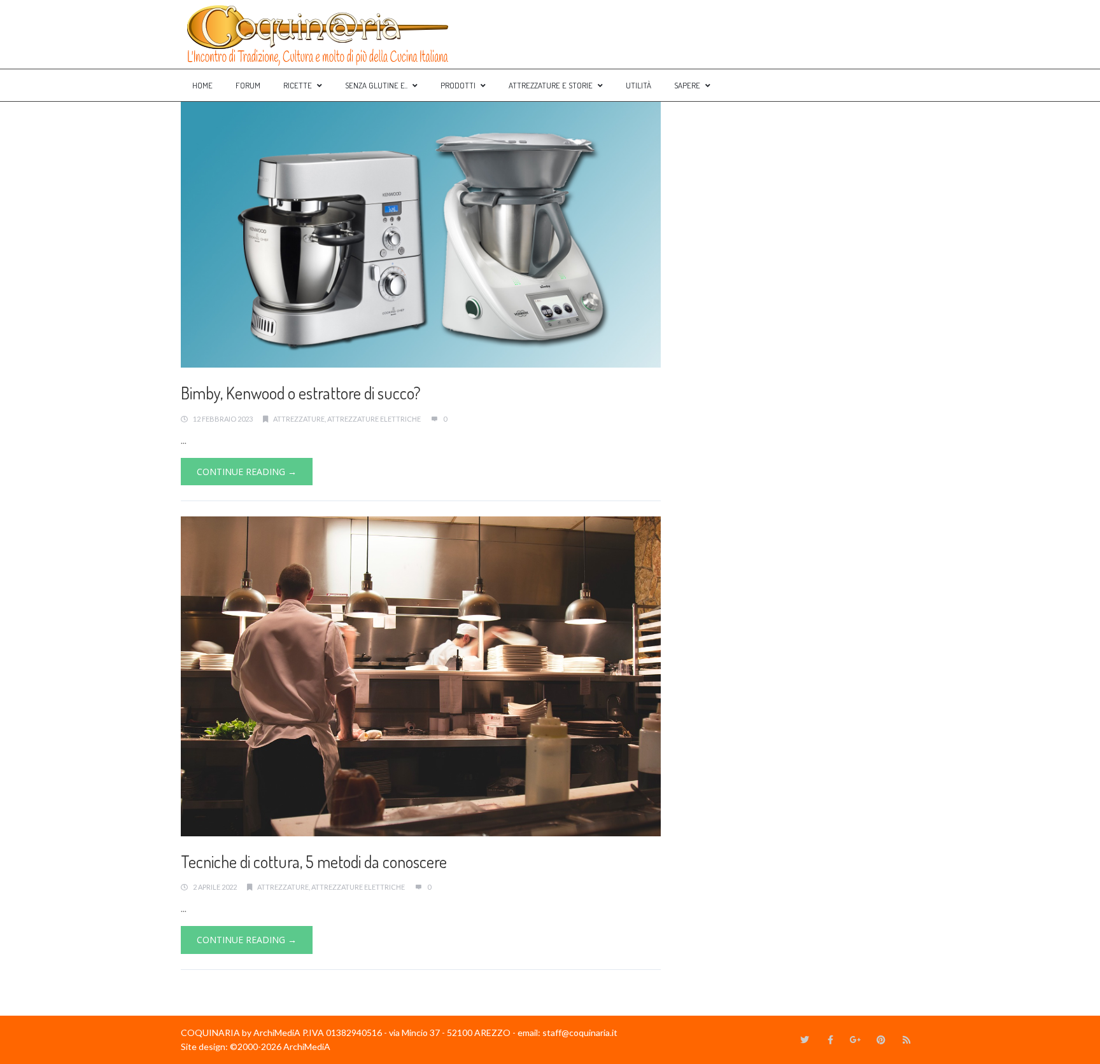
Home (202, 85)
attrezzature (299, 419)
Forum (248, 85)
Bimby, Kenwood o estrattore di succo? (301, 392)
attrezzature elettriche (374, 419)
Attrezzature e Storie (551, 85)
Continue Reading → (247, 472)
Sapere (687, 85)
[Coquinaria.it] (318, 34)
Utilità (638, 85)
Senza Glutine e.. (376, 85)
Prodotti (458, 85)
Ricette (297, 85)
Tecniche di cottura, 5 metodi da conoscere (314, 861)
